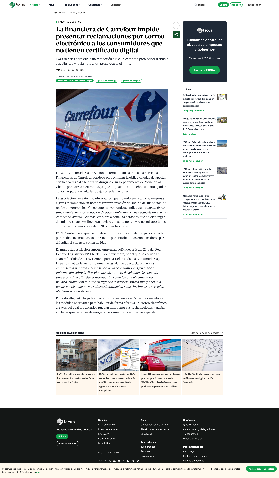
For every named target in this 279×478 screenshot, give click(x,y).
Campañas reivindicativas (155, 424)
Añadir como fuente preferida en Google (75, 81)
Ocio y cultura (189, 134)
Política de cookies (193, 460)
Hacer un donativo (67, 443)
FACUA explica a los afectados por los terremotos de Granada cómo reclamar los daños (76, 378)
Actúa (51, 4)
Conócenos (94, 4)
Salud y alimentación (193, 161)
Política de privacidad (195, 455)
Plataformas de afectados (155, 429)
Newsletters (104, 443)
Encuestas (146, 433)
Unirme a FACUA (204, 70)
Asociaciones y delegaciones (199, 429)
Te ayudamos (71, 4)
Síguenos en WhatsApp (107, 81)
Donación (236, 4)
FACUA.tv (103, 433)
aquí (38, 472)
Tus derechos (148, 446)
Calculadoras (148, 455)
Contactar (116, 4)
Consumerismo (106, 438)
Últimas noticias (107, 424)
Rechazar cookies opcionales (225, 469)
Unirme (223, 4)
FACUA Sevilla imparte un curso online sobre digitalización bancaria (201, 378)
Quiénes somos (191, 424)
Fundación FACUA (193, 438)
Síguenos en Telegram (130, 81)
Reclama (145, 451)
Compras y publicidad (193, 110)
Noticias (34, 4)
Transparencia (190, 433)
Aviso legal (189, 451)
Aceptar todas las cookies (261, 469)
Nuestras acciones (108, 429)
